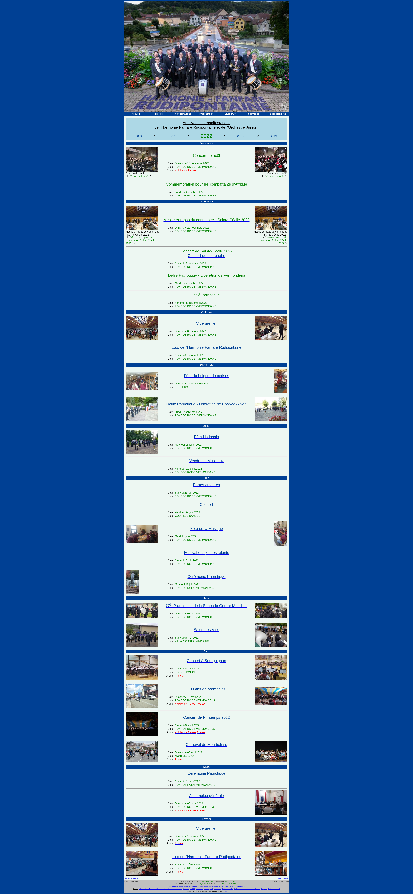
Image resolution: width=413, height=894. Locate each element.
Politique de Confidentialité (235, 886)
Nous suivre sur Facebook (214, 886)
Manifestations (183, 114)
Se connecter (173, 886)
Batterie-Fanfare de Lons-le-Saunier (247, 889)
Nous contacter (184, 886)
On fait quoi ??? (189, 889)
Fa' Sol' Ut (217, 889)
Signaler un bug (197, 886)
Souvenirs (253, 114)
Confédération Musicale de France (169, 889)
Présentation (206, 114)
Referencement (274, 889)
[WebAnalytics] (226, 891)
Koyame (264, 889)
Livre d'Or (230, 114)
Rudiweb (199, 889)
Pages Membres (277, 114)
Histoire (159, 114)
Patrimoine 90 (227, 889)
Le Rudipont (208, 889)
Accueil (136, 114)
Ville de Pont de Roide (147, 889)
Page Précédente (131, 878)
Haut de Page (283, 878)
